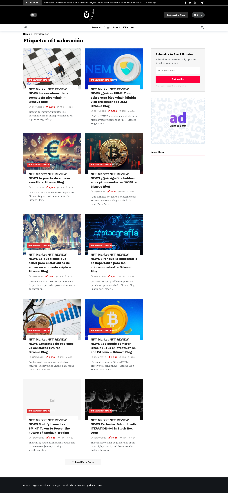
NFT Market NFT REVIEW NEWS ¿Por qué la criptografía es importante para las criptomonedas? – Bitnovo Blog (114, 263)
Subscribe (178, 79)
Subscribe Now (176, 15)
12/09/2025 (38, 437)
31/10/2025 (100, 276)
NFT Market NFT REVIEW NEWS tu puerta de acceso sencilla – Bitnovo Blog (49, 178)
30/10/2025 (100, 357)
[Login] (202, 2)
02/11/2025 (100, 111)
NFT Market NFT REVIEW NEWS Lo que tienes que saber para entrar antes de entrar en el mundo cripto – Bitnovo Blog (50, 263)
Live (199, 15)
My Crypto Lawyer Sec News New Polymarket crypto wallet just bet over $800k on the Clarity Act (92, 3)
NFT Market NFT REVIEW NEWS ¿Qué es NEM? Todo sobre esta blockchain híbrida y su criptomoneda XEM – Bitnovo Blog (113, 97)
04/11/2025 (38, 107)
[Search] (202, 27)
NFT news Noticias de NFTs (39, 80)
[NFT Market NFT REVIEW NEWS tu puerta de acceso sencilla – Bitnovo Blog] (52, 153)
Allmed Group (96, 485)
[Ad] (178, 121)
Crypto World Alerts (42, 485)
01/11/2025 (99, 191)
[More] (132, 27)
